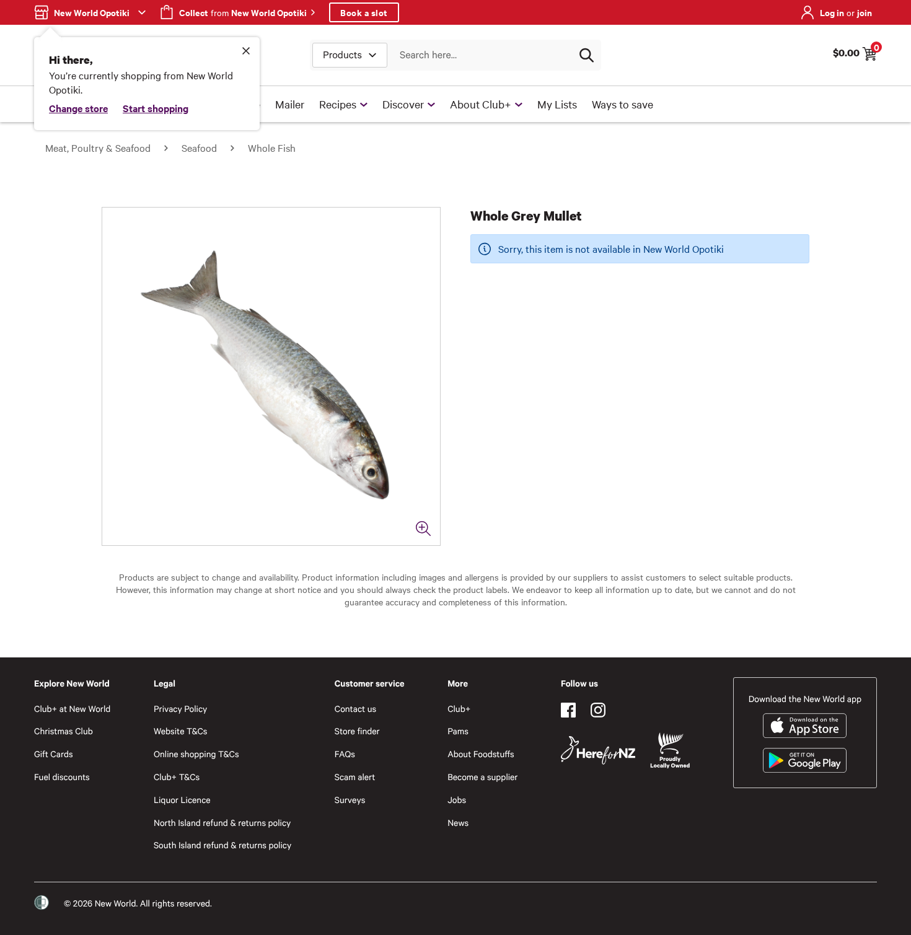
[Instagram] (598, 710)
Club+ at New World (72, 708)
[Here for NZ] (598, 750)
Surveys (350, 800)
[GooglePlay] (805, 760)
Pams (458, 731)
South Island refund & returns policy (222, 845)
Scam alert (355, 777)
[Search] (586, 55)
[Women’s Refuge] (41, 902)
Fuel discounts (62, 777)
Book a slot (364, 12)
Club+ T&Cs (177, 777)
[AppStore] (805, 725)
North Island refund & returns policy (222, 822)
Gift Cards (53, 754)
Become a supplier (482, 777)
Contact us (355, 708)
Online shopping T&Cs (196, 754)
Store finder (357, 731)
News (458, 822)
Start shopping (155, 108)
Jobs (456, 800)
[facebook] (568, 710)
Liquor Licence (182, 800)
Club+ (458, 708)
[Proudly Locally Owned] (670, 750)
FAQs (345, 754)
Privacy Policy (180, 708)
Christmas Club (63, 731)
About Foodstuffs (480, 754)
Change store (78, 108)
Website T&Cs (181, 731)
